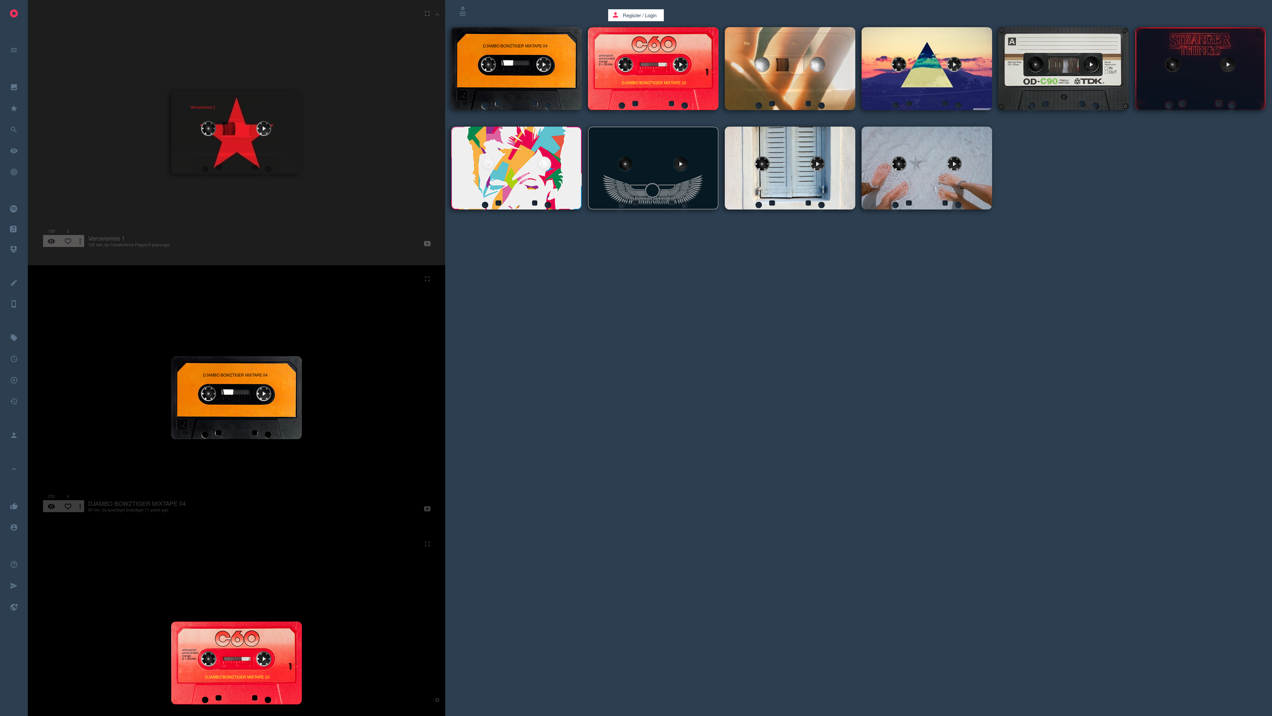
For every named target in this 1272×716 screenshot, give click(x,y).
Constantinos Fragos (128, 244)
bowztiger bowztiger (126, 509)
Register (632, 15)
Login (651, 15)
